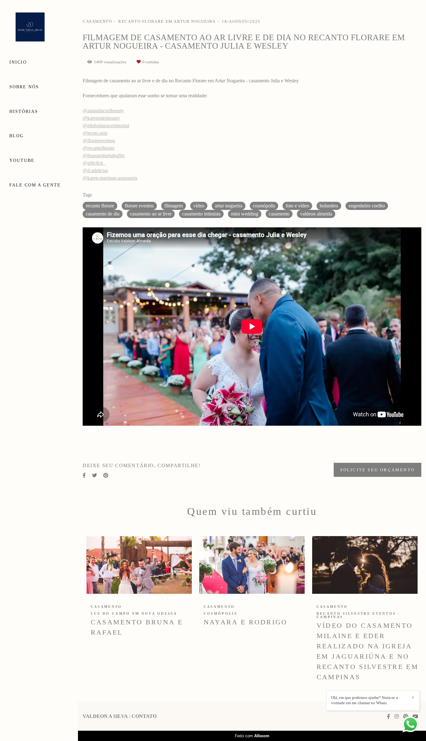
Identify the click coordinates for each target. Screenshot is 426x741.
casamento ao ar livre (151, 213)
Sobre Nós (24, 87)
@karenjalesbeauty (101, 118)
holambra (329, 205)
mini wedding (244, 213)
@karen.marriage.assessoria (110, 178)
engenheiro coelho (367, 205)
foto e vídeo (297, 205)
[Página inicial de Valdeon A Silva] (39, 27)
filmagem (173, 205)
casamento (279, 213)
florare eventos (139, 205)
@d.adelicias (95, 170)
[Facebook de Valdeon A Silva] (388, 716)
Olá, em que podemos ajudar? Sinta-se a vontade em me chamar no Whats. (364, 700)
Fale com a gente (35, 185)
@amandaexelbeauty (103, 110)
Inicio (18, 62)
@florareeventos (99, 140)
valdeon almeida (316, 213)
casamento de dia (102, 213)
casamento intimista (201, 213)
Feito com (252, 736)
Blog (16, 135)
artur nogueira (228, 205)
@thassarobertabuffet (103, 155)
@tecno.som (95, 133)
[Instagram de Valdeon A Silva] (397, 716)
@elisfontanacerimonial (106, 125)
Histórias (23, 111)
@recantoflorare (98, 148)
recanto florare (100, 205)
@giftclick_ (94, 163)
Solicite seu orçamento (377, 469)
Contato (144, 716)
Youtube (22, 160)
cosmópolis (264, 205)
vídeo (198, 205)
